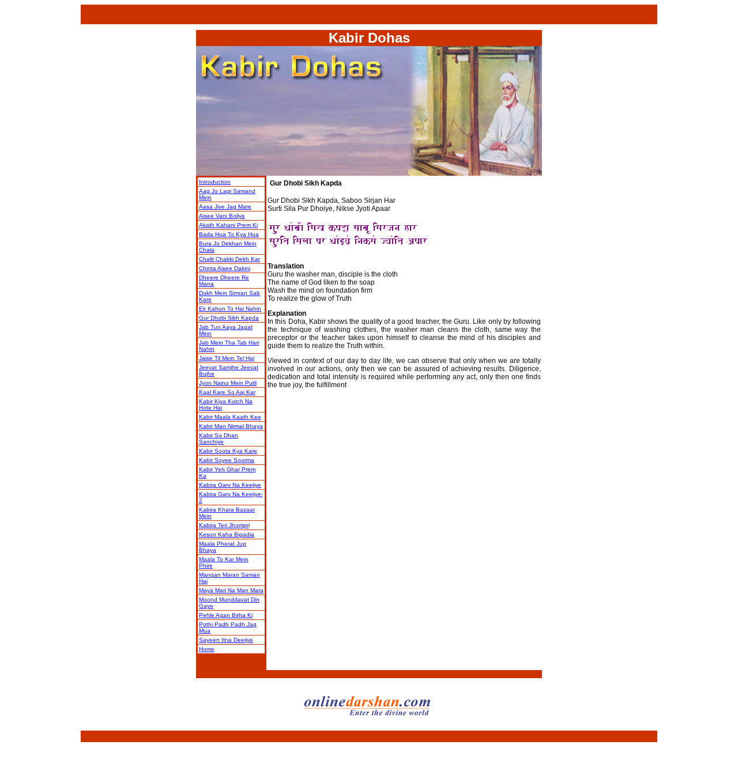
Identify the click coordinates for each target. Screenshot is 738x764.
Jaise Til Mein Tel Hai (226, 358)
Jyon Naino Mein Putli (228, 383)
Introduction (215, 182)
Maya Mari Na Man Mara (231, 590)
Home (206, 649)
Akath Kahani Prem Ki (228, 225)
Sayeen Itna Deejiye (226, 640)
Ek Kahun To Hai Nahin (230, 308)
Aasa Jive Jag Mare (225, 206)
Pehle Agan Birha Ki (226, 615)
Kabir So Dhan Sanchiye (218, 438)
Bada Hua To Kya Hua (229, 234)
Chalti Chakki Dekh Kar (229, 259)
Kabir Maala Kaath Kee (230, 417)
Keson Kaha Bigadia (226, 534)
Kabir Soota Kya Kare (228, 451)
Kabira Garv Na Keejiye (230, 485)
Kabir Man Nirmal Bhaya (231, 426)
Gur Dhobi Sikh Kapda (229, 318)
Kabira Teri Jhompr (223, 525)
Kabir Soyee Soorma (226, 460)
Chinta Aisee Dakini (224, 268)
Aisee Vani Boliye (222, 216)
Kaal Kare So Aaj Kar (227, 392)
